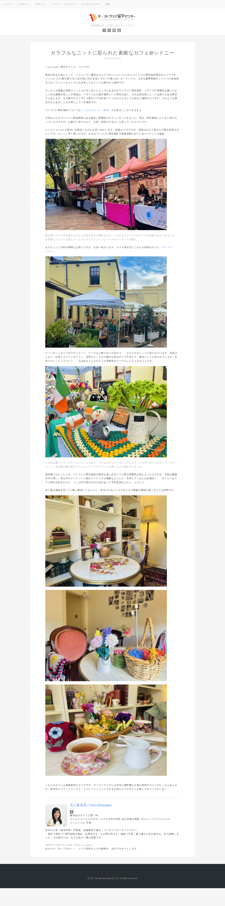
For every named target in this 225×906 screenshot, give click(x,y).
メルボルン (23, 4)
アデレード (40, 4)
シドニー (7, 4)
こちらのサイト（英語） (97, 110)
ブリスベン (70, 4)
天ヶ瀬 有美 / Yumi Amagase (91, 805)
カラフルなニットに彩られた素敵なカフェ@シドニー (112, 53)
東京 (108, 4)
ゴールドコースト (91, 4)
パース (55, 4)
